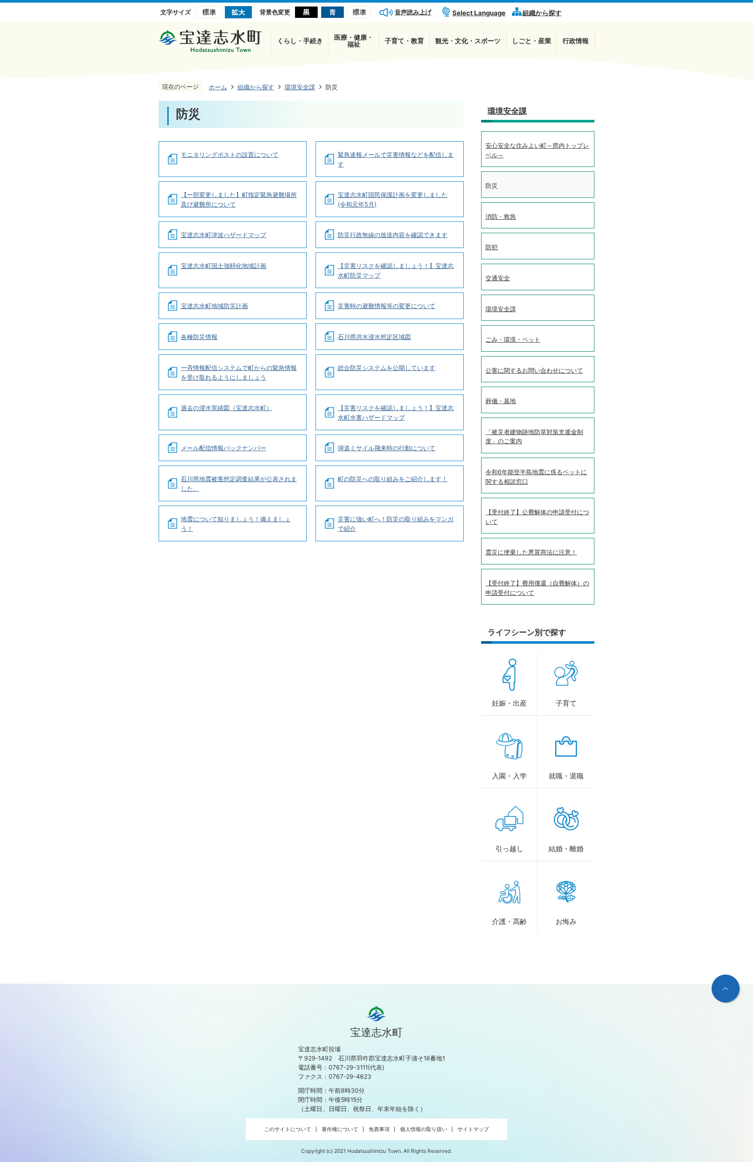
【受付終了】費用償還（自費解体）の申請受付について (537, 587)
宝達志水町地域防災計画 (214, 305)
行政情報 (576, 41)
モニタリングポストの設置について (229, 154)
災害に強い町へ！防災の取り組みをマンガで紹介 (396, 523)
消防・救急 (500, 216)
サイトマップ (473, 1129)
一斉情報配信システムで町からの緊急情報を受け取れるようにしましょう (239, 372)
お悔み (566, 921)
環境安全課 (507, 111)
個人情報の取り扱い (423, 1129)
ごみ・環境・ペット (512, 339)
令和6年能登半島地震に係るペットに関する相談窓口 (536, 476)
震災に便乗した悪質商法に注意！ (531, 552)
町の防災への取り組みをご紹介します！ (393, 478)
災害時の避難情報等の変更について (386, 305)
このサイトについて (287, 1129)
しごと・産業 (531, 41)
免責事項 (379, 1129)
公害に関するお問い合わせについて (534, 370)
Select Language (478, 13)
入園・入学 (509, 776)
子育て (566, 703)
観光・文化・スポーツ (468, 41)
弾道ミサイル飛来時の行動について (386, 448)
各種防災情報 (199, 336)
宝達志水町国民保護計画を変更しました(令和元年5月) (393, 199)
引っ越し (509, 849)
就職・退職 (566, 776)
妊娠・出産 (509, 703)
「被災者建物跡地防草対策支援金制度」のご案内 (534, 436)
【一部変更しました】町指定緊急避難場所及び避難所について (239, 199)
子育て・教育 (404, 41)
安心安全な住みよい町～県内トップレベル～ (537, 150)
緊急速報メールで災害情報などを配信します (396, 159)
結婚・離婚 (566, 849)
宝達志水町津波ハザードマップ (223, 234)
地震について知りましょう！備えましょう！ (236, 523)
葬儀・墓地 (500, 400)
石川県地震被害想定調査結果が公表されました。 (239, 483)
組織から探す (542, 13)
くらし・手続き (300, 41)
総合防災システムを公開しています (386, 367)
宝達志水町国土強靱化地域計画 (223, 265)
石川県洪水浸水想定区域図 (374, 336)
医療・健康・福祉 (353, 40)
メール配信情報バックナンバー (223, 448)
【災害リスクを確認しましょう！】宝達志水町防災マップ (396, 270)
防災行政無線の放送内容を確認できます (393, 234)
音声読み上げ (413, 12)
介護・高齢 (509, 921)
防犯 (491, 247)
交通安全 (497, 278)
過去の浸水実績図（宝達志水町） (226, 407)
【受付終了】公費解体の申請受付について (537, 516)
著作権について (340, 1129)
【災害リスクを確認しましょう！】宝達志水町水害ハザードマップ (396, 412)
